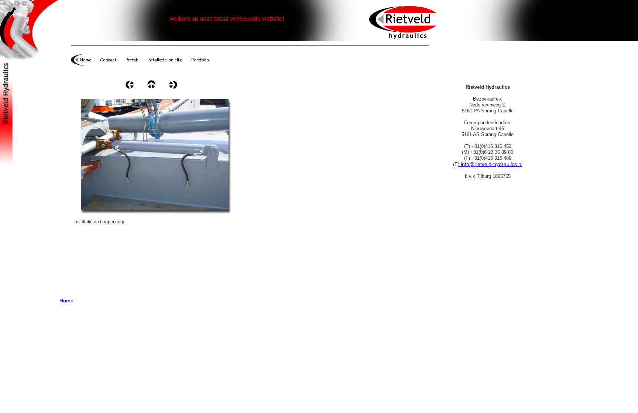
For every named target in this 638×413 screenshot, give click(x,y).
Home (66, 301)
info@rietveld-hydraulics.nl (490, 164)
